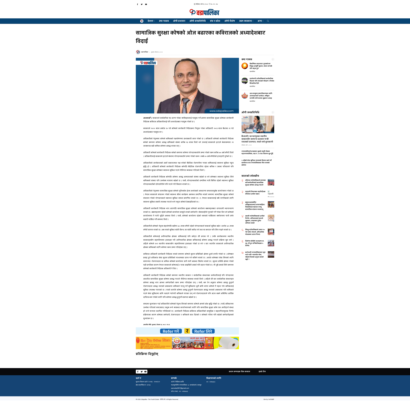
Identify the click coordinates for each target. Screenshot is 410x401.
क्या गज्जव (164, 21)
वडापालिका (144, 52)
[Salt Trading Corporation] (187, 343)
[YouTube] (146, 4)
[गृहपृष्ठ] (141, 21)
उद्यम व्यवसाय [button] (245, 21)
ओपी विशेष (229, 21)
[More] (273, 59)
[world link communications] (187, 331)
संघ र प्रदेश (215, 21)
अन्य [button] (260, 21)
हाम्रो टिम (262, 371)
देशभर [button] (150, 21)
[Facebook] (137, 4)
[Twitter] (141, 4)
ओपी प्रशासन (179, 21)
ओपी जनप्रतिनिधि (198, 21)
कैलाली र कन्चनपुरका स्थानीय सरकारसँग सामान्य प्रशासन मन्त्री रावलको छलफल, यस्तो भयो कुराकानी (257, 139)
